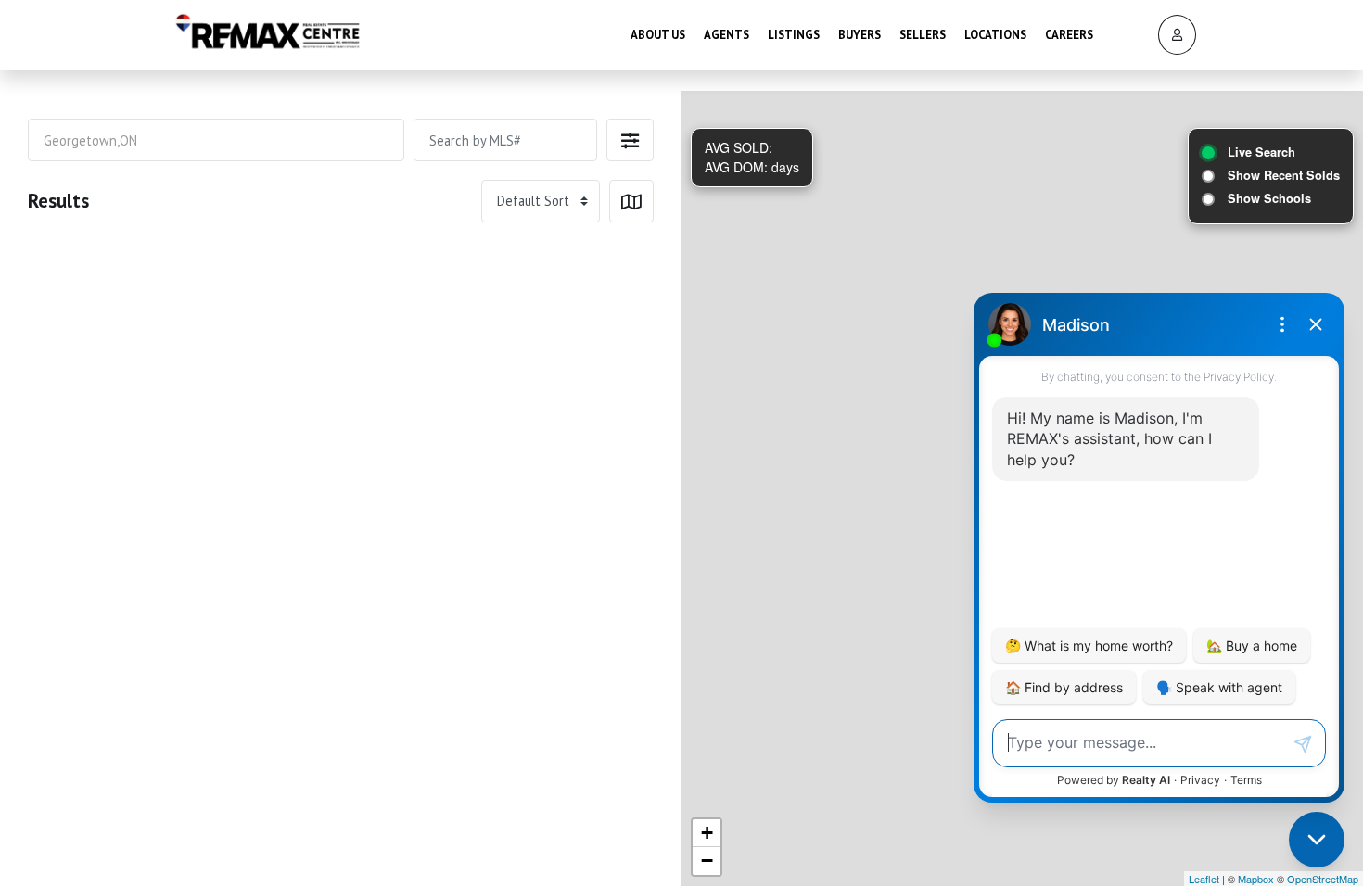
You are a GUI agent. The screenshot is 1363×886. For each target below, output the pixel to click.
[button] (630, 140)
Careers (1069, 35)
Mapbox (1256, 878)
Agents (726, 35)
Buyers (859, 35)
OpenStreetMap (1322, 878)
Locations (995, 35)
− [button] (707, 860)
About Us (658, 35)
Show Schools (1269, 198)
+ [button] (707, 832)
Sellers (922, 35)
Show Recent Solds (1284, 175)
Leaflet (1204, 878)
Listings (794, 35)
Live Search (1261, 152)
